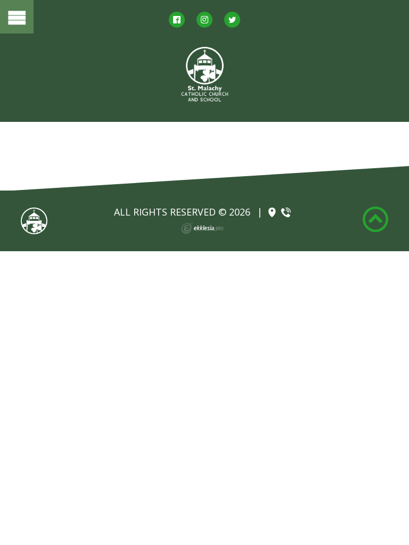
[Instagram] (204, 20)
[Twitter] (232, 20)
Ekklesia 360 (202, 228)
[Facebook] (177, 20)
